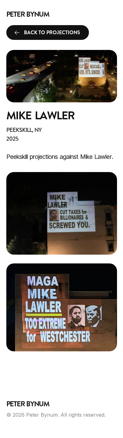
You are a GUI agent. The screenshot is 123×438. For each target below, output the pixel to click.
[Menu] (111, 14)
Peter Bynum (28, 14)
